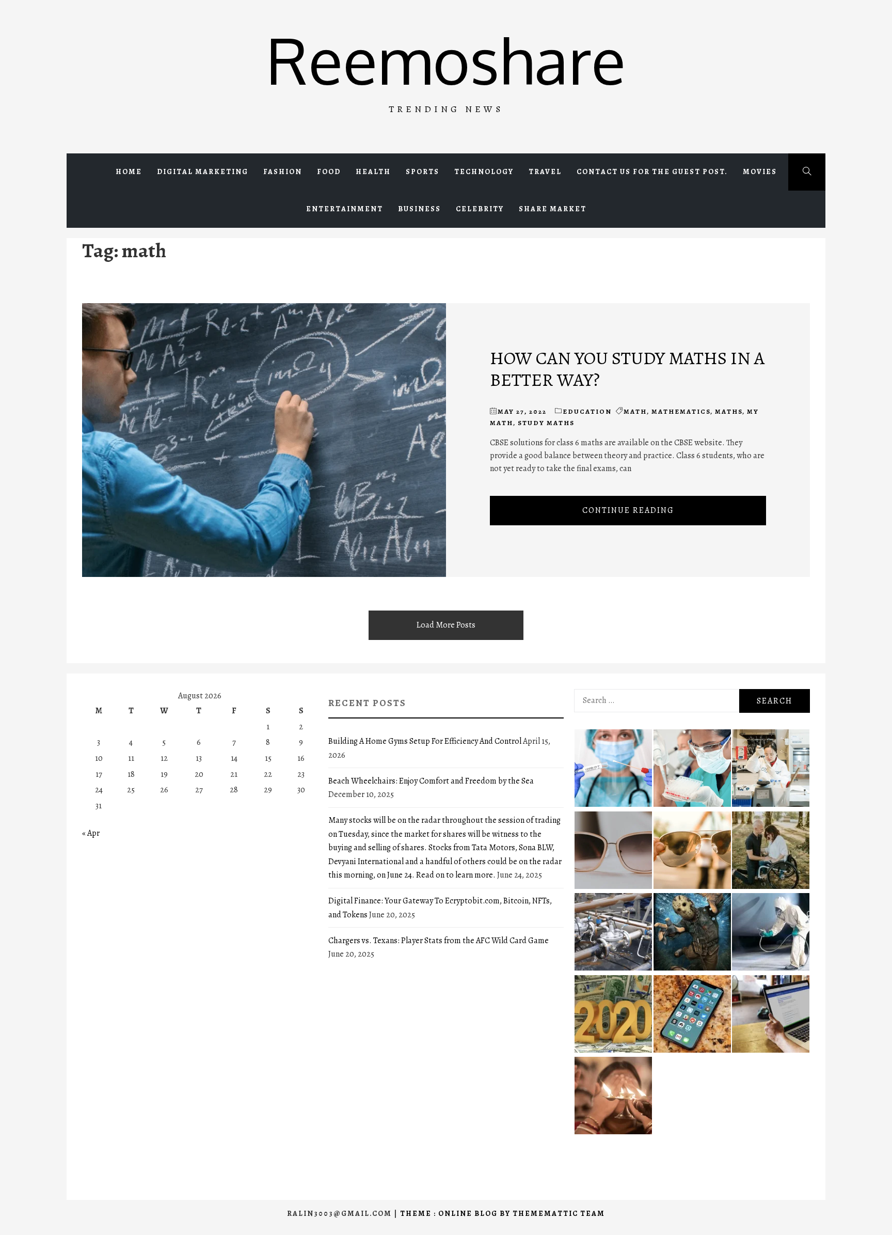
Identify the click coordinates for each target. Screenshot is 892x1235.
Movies (760, 172)
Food (329, 172)
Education (587, 411)
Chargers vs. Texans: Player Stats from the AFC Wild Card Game (438, 940)
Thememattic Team (559, 1213)
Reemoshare (445, 60)
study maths (546, 422)
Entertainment (344, 209)
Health (373, 172)
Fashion (282, 172)
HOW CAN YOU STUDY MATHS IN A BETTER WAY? (627, 369)
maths (728, 411)
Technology (484, 172)
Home (129, 172)
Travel (545, 172)
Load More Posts (446, 625)
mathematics (680, 411)
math (635, 411)
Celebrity (480, 209)
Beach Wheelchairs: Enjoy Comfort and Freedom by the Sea (431, 781)
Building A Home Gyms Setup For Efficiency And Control (424, 741)
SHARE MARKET (552, 209)
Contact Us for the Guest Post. (652, 172)
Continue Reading (628, 510)
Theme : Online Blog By (456, 1213)
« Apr (91, 833)
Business (419, 209)
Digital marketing (202, 172)
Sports (422, 172)
